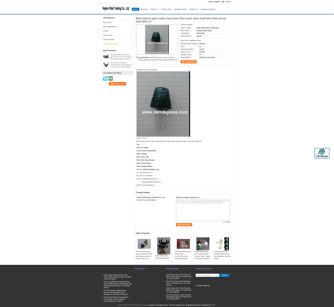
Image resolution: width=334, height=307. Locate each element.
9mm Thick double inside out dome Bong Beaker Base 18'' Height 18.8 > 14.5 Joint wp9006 (179, 297)
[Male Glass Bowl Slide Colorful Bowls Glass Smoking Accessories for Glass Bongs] (106, 64)
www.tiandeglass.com (151, 169)
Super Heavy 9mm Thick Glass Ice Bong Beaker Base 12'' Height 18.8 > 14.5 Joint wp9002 (179, 290)
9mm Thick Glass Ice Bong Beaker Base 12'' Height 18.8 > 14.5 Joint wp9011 (178, 283)
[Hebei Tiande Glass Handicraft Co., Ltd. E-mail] (141, 203)
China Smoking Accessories (138, 305)
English (228, 2)
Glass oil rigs (107, 35)
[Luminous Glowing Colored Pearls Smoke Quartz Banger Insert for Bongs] (222, 243)
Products (144, 9)
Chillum (106, 31)
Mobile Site (201, 289)
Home (135, 9)
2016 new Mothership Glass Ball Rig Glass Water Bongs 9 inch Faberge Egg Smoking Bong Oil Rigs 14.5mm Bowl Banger (118, 285)
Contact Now (190, 62)
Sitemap (206, 285)
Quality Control (180, 9)
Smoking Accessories (110, 44)
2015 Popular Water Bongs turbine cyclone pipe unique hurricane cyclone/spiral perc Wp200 (116, 299)
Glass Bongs (172, 269)
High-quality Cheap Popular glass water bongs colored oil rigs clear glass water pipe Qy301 (117, 277)
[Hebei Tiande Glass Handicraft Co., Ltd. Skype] (137, 203)
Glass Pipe (140, 269)
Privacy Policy (122, 305)
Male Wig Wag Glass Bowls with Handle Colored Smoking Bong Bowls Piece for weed (121, 57)
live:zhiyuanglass (148, 185)
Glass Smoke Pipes (143, 163)
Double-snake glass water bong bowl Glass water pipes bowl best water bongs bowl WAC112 (144, 256)
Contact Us (193, 9)
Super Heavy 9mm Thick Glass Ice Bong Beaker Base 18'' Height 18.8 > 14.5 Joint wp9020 (179, 276)
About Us (154, 9)
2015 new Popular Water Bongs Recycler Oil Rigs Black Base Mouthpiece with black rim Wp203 (116, 292)
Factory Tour (166, 9)
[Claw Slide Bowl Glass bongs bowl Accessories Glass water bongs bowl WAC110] (183, 243)
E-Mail (199, 285)
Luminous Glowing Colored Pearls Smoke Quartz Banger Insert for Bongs (222, 255)
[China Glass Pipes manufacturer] (117, 9)
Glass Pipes (107, 22)
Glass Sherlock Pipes (144, 166)
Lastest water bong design (146, 151)
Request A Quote (208, 9)
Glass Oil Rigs (141, 154)
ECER (213, 305)
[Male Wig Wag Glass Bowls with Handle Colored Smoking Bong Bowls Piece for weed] (106, 57)
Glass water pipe (142, 157)
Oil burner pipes (109, 39)
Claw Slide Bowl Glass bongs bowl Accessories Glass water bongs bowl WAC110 (183, 256)
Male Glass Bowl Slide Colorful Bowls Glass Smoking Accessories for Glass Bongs (121, 65)
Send (224, 275)
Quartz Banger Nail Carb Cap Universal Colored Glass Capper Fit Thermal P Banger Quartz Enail (202, 256)
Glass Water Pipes (109, 27)
